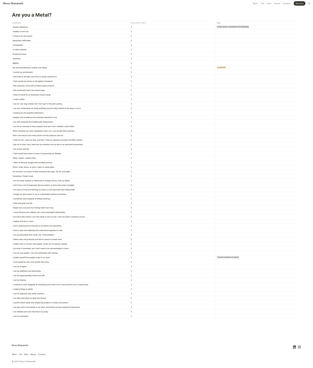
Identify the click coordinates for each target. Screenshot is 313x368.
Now (269, 3)
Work (255, 3)
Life (262, 3)
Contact (286, 3)
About (277, 3)
